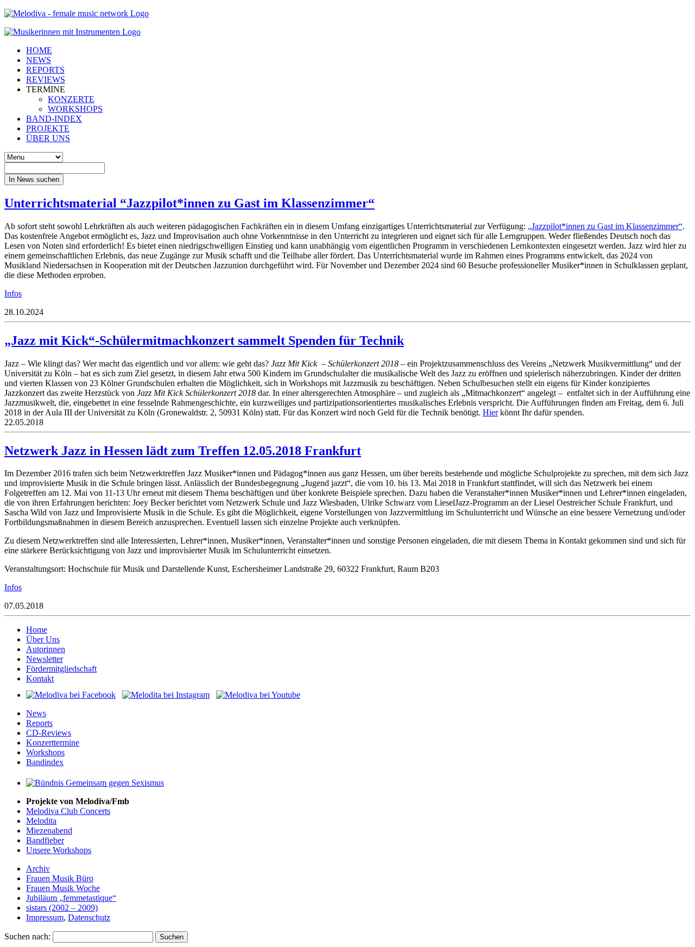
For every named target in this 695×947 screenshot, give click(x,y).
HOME (39, 50)
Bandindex (45, 762)
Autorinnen (45, 649)
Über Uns (43, 639)
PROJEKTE (48, 128)
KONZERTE (71, 99)
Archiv (38, 868)
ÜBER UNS (48, 138)
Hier (490, 412)
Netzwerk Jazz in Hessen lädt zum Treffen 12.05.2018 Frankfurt (182, 451)
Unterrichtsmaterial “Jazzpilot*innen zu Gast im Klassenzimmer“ (189, 203)
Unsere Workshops (58, 850)
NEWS (38, 60)
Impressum (45, 917)
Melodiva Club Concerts (68, 811)
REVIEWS (45, 79)
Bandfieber (45, 840)
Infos (13, 293)
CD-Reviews (48, 732)
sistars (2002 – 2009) (62, 907)
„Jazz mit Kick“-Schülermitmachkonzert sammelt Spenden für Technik (204, 340)
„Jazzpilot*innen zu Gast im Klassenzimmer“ (605, 226)
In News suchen (34, 179)
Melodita (41, 820)
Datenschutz (89, 917)
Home (36, 629)
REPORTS (45, 69)
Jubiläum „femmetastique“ (71, 897)
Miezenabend (49, 830)
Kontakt (40, 678)
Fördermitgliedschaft (61, 668)
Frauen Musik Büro (59, 878)
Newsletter (44, 659)
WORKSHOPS (75, 108)
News (36, 713)
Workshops (45, 752)
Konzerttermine (52, 742)
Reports (39, 723)
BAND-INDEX (54, 118)
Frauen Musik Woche (63, 888)
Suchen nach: (27, 936)
